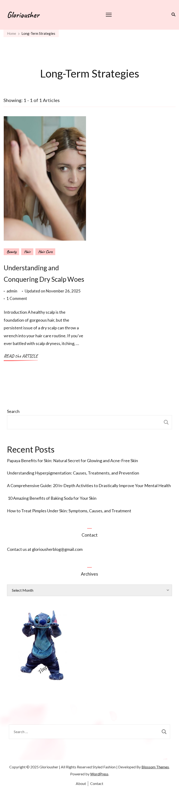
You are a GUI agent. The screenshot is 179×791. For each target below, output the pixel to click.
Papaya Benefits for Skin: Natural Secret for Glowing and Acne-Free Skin (72, 460)
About (81, 783)
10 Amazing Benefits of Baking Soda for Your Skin (51, 498)
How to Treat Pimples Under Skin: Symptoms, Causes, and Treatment (69, 510)
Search (13, 411)
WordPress (99, 774)
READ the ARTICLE (21, 356)
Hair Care (45, 251)
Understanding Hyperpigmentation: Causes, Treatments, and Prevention (73, 472)
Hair (27, 251)
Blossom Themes (155, 767)
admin (12, 290)
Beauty (11, 251)
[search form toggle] (173, 14)
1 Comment (17, 299)
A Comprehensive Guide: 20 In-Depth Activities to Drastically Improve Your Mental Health (89, 485)
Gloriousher (23, 14)
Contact (96, 783)
